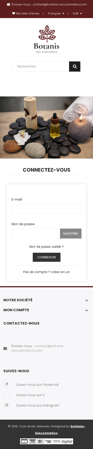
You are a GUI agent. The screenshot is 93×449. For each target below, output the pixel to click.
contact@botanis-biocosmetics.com (60, 4)
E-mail (17, 199)
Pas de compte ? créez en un (46, 272)
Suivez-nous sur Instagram (38, 405)
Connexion (46, 257)
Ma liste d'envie (27, 13)
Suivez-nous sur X (30, 395)
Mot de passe (23, 224)
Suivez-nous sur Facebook (37, 384)
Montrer (70, 233)
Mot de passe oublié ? (46, 246)
